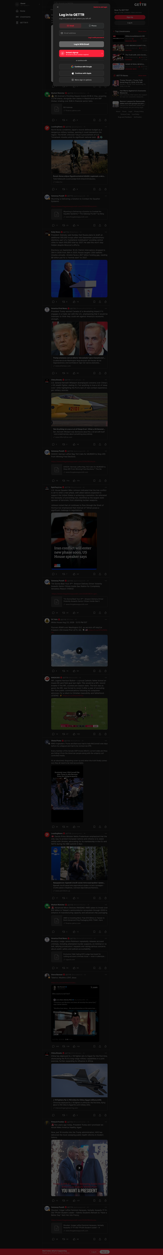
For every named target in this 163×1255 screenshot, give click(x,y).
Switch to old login (100, 7)
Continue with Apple (83, 73)
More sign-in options (83, 80)
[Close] (57, 7)
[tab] (70, 25)
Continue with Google (83, 67)
